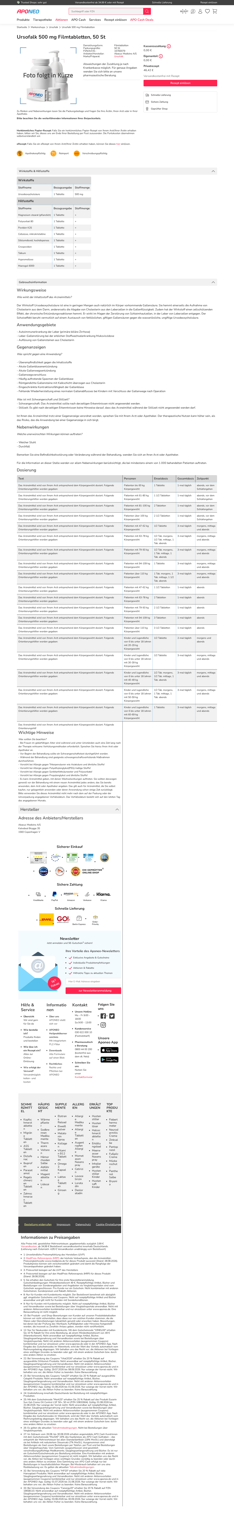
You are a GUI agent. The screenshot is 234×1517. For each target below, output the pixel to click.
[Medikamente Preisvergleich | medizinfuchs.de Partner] (60, 871)
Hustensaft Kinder (96, 1184)
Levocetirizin (79, 1177)
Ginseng (62, 1191)
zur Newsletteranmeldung (95, 991)
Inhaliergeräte (96, 1165)
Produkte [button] (23, 20)
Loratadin (79, 1184)
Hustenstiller (96, 1117)
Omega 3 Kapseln (62, 1168)
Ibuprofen (27, 1164)
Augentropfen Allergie (79, 1147)
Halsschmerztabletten (96, 1134)
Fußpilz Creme (113, 1155)
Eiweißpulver (62, 1127)
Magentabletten (45, 1177)
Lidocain (45, 1185)
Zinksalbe (113, 1141)
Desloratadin (79, 1191)
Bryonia (113, 1182)
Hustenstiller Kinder (96, 1174)
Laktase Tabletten (62, 1181)
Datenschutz (83, 1224)
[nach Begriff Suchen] (147, 11)
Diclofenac (27, 1157)
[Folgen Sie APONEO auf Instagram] (103, 1024)
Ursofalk (118, 56)
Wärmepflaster (45, 1123)
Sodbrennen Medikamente (45, 1134)
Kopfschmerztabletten (27, 1124)
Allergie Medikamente (79, 1120)
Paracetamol (28, 1171)
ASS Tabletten (27, 1149)
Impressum (63, 1224)
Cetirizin (79, 1170)
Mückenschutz (113, 1164)
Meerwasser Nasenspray (96, 1155)
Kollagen (62, 1145)
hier (118, 144)
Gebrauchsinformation (33, 282)
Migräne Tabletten (27, 1137)
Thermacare (45, 1144)
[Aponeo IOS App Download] (110, 1049)
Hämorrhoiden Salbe (45, 1160)
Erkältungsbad (96, 1145)
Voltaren (45, 1151)
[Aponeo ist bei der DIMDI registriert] (72, 857)
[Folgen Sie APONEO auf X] (112, 1015)
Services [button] (95, 20)
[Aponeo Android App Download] (110, 1059)
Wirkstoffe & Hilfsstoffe (34, 171)
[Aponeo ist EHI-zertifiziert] (55, 858)
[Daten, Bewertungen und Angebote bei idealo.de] (43, 871)
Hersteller (29, 809)
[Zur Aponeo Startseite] (28, 11)
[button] (61, 20)
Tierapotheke (42, 20)
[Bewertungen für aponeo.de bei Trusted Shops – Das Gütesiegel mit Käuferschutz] (38, 857)
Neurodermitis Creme (113, 1133)
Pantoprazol (113, 1148)
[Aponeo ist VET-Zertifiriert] (88, 857)
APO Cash (78, 20)
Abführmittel (45, 1168)
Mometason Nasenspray (79, 1160)
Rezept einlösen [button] (115, 20)
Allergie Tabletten (79, 1134)
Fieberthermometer (113, 1123)
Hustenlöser (96, 1124)
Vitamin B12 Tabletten (62, 1155)
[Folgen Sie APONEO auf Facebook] (103, 1015)
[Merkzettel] (207, 11)
